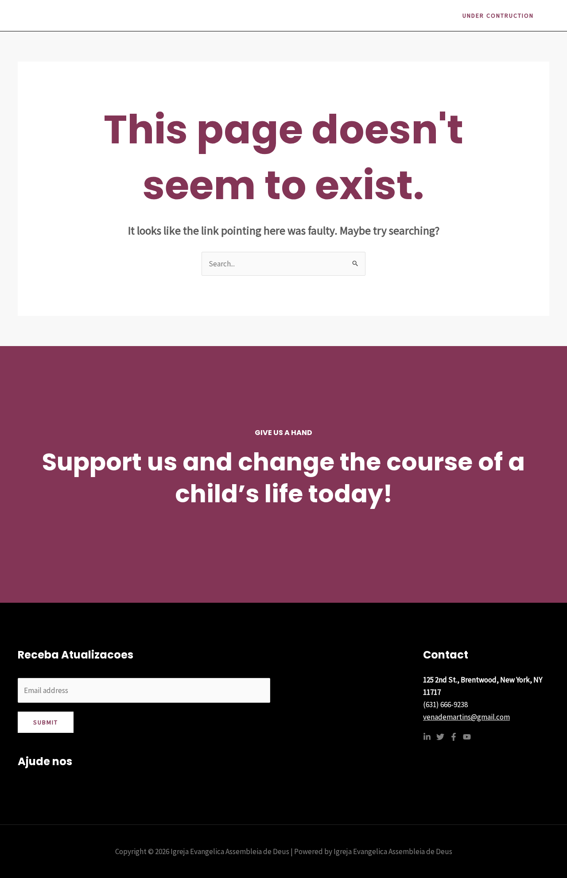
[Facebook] (454, 737)
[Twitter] (440, 737)
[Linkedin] (427, 737)
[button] (498, 15)
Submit (45, 722)
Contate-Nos (410, 15)
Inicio (264, 15)
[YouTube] (467, 737)
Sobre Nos (304, 15)
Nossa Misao (355, 15)
